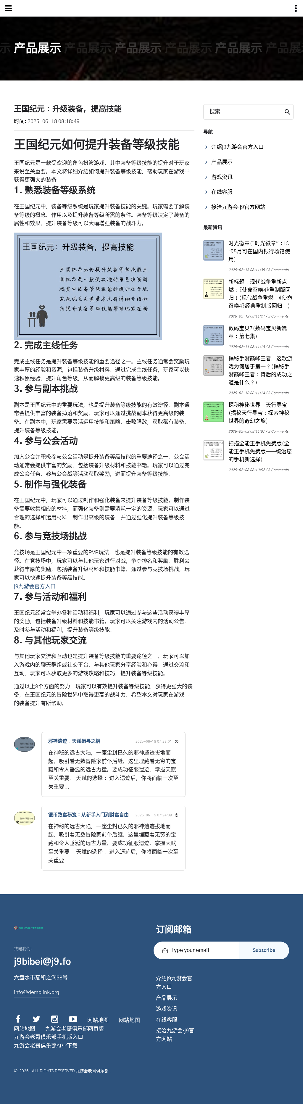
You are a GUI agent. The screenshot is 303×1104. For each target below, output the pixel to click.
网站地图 (98, 1020)
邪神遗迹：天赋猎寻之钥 (74, 741)
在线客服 (166, 1020)
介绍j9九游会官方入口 (174, 983)
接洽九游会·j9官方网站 (175, 1035)
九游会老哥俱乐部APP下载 (46, 1046)
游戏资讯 (166, 1009)
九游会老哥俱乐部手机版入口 (48, 1037)
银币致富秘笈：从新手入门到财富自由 (88, 815)
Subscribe (264, 950)
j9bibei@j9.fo (42, 962)
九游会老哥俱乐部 (92, 1071)
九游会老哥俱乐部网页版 (74, 1029)
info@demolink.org (36, 992)
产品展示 (166, 998)
